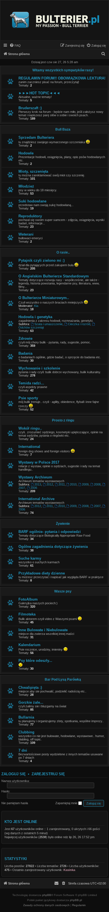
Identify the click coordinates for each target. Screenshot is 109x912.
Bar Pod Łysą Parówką (63, 679)
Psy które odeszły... (35, 660)
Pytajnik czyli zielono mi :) (41, 260)
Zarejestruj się (48, 774)
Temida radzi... (31, 383)
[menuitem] (15, 45)
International (29, 446)
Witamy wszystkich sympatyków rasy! (63, 70)
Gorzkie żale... (30, 702)
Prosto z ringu (63, 420)
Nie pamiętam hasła (14, 803)
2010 (73, 484)
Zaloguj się (13, 774)
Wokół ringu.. (30, 428)
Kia (36, 305)
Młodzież (26, 186)
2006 (33, 487)
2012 (49, 484)
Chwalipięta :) (30, 687)
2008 (97, 484)
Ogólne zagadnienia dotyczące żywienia (53, 546)
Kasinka (69, 870)
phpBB (46, 895)
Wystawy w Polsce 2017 (38, 462)
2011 (61, 484)
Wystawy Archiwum (35, 477)
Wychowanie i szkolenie (39, 368)
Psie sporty (28, 398)
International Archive (36, 499)
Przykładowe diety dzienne (41, 573)
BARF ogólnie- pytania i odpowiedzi (49, 532)
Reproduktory (30, 216)
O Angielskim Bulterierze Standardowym (53, 276)
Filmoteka (26, 614)
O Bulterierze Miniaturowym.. (43, 298)
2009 (85, 484)
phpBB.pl (76, 900)
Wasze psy (63, 591)
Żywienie (63, 524)
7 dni (22, 750)
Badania (25, 353)
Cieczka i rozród (79, 324)
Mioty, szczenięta (33, 171)
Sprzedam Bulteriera (36, 137)
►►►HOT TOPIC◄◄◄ (39, 93)
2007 (97, 506)
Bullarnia (26, 717)
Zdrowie (25, 338)
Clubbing (26, 732)
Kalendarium (29, 645)
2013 (37, 484)
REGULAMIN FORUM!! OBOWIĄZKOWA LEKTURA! (61, 78)
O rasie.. (63, 252)
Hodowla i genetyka (35, 317)
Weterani (26, 234)
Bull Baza (62, 129)
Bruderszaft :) (30, 108)
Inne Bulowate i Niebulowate (43, 630)
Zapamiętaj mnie (66, 803)
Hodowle (26, 153)
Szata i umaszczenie (48, 324)
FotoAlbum (28, 599)
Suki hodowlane (32, 201)
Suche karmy (29, 558)
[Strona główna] (54, 20)
